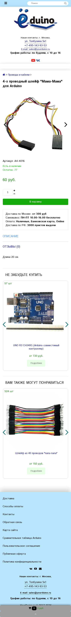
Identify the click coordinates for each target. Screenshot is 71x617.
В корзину (35, 202)
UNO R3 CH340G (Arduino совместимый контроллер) (36, 347)
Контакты (8, 514)
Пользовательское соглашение (21, 546)
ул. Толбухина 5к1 (35, 41)
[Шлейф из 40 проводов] (35, 421)
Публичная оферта (14, 554)
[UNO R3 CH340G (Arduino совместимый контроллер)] (35, 314)
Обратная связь (12, 522)
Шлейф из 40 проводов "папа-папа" (36, 453)
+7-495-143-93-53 (35, 45)
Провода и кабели (19, 75)
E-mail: (25, 49)
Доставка (8, 498)
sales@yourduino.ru (39, 49)
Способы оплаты (13, 506)
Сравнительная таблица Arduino (22, 538)
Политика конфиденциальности (22, 562)
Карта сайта (10, 530)
